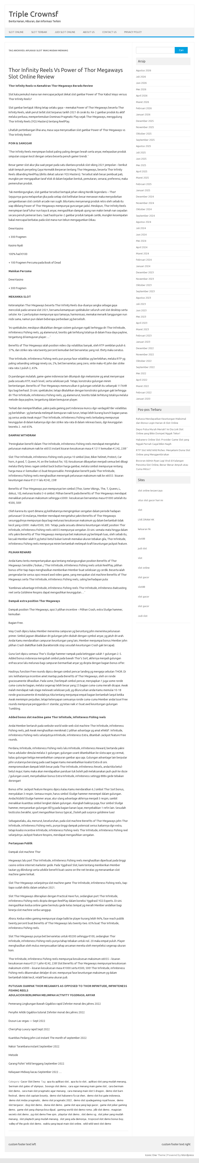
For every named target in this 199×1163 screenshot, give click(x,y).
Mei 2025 (141, 165)
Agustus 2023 (143, 297)
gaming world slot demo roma (74, 1109)
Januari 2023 (143, 341)
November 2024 (145, 203)
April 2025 (141, 171)
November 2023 (145, 278)
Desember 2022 (145, 348)
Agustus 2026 (143, 70)
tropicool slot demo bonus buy (105, 1119)
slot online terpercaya (150, 490)
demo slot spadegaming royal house (94, 1100)
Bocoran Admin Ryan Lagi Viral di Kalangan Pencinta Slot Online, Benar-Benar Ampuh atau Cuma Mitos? (162, 464)
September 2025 (145, 139)
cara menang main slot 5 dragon (85, 1091)
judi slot (142, 548)
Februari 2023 (144, 335)
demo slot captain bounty (33, 1095)
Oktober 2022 (144, 360)
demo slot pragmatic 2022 (57, 1100)
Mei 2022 (141, 373)
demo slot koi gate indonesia (103, 1095)
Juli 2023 (141, 304)
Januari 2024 (143, 266)
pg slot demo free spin (43, 1114)
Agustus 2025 (143, 146)
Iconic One (151, 1155)
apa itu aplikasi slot (58, 1081)
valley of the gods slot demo (25, 1123)
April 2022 (141, 379)
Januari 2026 (143, 114)
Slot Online (16, 32)
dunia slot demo (53, 1105)
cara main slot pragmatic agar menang (43, 1091)
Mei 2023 (141, 316)
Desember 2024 (145, 196)
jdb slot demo (101, 1109)
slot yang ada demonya (73, 1119)
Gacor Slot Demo (30, 1081)
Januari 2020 (143, 398)
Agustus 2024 (143, 221)
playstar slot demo (68, 1114)
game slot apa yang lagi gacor (81, 1105)
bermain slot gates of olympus (26, 1086)
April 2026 (141, 95)
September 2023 (145, 291)
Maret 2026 (142, 102)
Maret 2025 (142, 177)
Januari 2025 (143, 190)
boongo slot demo (55, 1086)
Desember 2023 (145, 272)
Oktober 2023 (144, 285)
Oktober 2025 (144, 133)
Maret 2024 (142, 253)
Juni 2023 (141, 310)
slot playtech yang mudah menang (39, 1119)
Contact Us (109, 32)
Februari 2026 (144, 108)
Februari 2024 (144, 259)
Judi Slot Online (65, 32)
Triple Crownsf (33, 14)
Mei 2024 (141, 240)
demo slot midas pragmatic (24, 1100)
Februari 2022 (144, 392)
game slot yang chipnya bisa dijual (36, 1109)
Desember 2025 (145, 120)
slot (140, 509)
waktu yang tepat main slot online (62, 1123)
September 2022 (145, 367)
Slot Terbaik (39, 32)
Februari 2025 (144, 184)
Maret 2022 (142, 386)
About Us (88, 32)
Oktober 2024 (144, 209)
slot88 (141, 538)
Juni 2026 (141, 82)
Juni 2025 (141, 158)
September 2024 (145, 215)
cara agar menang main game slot (87, 1086)
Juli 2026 (141, 76)
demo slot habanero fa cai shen (67, 1095)
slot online (144, 567)
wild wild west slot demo (97, 1123)
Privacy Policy (133, 32)
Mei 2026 (141, 89)
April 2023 (141, 322)
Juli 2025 (141, 152)
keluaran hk (144, 529)
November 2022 (145, 354)
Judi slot (143, 615)
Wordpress (187, 1155)
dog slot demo (33, 1105)
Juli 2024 (141, 228)
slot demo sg (88, 1114)
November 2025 (145, 127)
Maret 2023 (142, 329)
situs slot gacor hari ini (150, 500)
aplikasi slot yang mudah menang (107, 1081)
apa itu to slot (78, 1081)
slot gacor (143, 577)
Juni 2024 (141, 234)
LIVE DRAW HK (146, 519)
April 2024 (141, 247)
